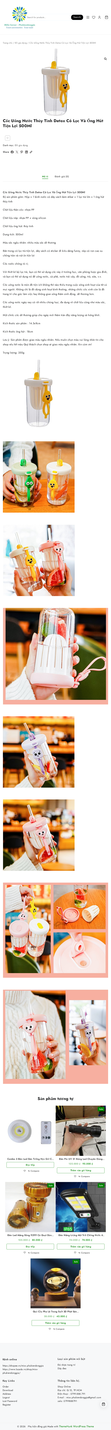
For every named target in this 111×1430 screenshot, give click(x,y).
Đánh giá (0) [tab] (62, 176)
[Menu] (88, 17)
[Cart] (106, 17)
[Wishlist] (93, 17)
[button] (105, 58)
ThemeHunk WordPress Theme (76, 1426)
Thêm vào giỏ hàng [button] (80, 1170)
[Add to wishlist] (7, 138)
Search (77, 17)
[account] (99, 17)
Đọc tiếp (30, 1165)
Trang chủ (7, 42)
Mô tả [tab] (45, 176)
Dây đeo (62, 1368)
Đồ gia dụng (21, 42)
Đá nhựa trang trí (66, 1364)
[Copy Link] (30, 152)
